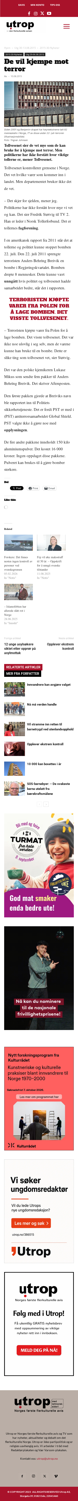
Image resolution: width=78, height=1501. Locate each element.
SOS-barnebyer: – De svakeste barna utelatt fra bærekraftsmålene (48, 789)
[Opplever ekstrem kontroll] (14, 749)
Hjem (7, 48)
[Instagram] (33, 1476)
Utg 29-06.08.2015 (35, 54)
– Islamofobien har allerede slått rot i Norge (15, 610)
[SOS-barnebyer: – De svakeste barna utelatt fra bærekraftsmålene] (14, 788)
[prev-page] (39, 804)
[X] (45, 1476)
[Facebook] (22, 1476)
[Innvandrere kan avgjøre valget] (14, 689)
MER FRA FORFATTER (22, 674)
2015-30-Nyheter (49, 48)
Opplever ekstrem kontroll (60, 646)
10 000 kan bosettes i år (44, 764)
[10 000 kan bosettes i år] (14, 769)
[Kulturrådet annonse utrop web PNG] (39, 1149)
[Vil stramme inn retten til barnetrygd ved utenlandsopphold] (14, 729)
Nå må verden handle (42, 704)
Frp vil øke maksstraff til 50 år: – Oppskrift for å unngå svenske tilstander (50, 563)
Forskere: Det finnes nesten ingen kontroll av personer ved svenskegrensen (18, 563)
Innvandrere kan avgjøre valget (49, 685)
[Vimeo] (56, 1476)
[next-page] (46, 804)
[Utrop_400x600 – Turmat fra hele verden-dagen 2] (39, 916)
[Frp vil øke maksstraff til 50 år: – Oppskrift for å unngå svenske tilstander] (51, 543)
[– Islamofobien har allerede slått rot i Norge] (18, 592)
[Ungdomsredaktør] (39, 1262)
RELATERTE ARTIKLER (23, 667)
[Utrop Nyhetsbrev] (39, 1374)
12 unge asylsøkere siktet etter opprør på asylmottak (20, 648)
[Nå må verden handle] (14, 709)
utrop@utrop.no (47, 1458)
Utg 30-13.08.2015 (25, 48)
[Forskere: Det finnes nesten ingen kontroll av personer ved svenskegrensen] (18, 543)
